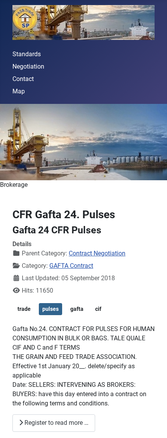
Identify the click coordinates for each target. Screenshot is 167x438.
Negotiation (28, 66)
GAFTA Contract (71, 265)
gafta (77, 309)
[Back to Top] (153, 424)
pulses (50, 309)
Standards (26, 54)
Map (18, 91)
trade (24, 309)
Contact (23, 79)
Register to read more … (56, 422)
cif (98, 309)
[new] (83, 142)
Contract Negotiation (97, 253)
